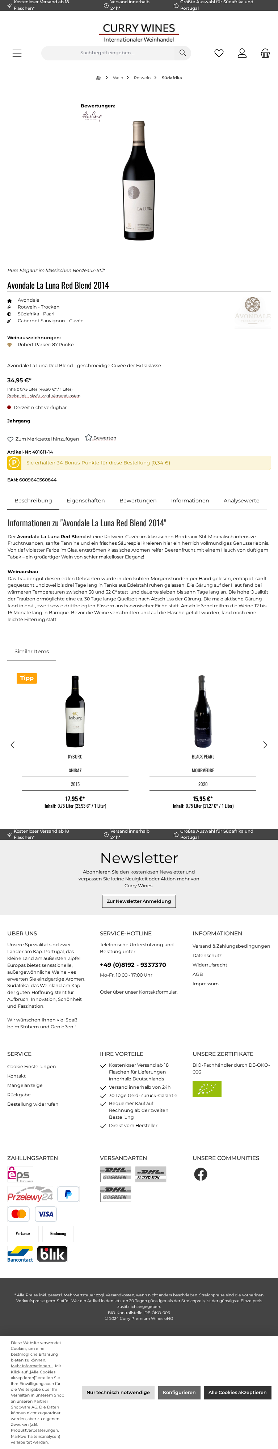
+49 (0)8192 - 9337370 (133, 964)
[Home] (99, 78)
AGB (198, 974)
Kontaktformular (158, 992)
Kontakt (16, 1076)
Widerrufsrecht (210, 965)
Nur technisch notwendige (118, 1392)
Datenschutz (207, 955)
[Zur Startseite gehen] (139, 33)
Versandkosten (120, 1295)
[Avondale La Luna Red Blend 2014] (138, 181)
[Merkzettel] (219, 53)
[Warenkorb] (263, 53)
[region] (139, 180)
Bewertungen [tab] (138, 500)
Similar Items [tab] (31, 651)
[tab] (33, 501)
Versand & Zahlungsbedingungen (231, 946)
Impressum (206, 983)
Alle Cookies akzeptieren (237, 1392)
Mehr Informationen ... (32, 1366)
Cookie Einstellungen (31, 1066)
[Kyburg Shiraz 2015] (75, 711)
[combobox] (107, 53)
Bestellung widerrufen (33, 1104)
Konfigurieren (179, 1392)
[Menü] (17, 53)
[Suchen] (182, 53)
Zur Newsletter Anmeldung (139, 901)
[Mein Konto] (242, 53)
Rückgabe (19, 1094)
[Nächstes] (265, 745)
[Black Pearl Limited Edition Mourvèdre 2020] (202, 711)
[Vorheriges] (13, 745)
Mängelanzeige (25, 1085)
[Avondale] (253, 313)
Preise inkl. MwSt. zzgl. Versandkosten (43, 396)
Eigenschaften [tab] (86, 500)
